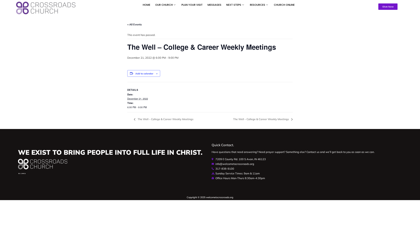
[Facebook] (19, 174)
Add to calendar (144, 73)
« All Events (134, 24)
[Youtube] (23, 174)
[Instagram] (21, 174)
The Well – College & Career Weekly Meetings (165, 119)
